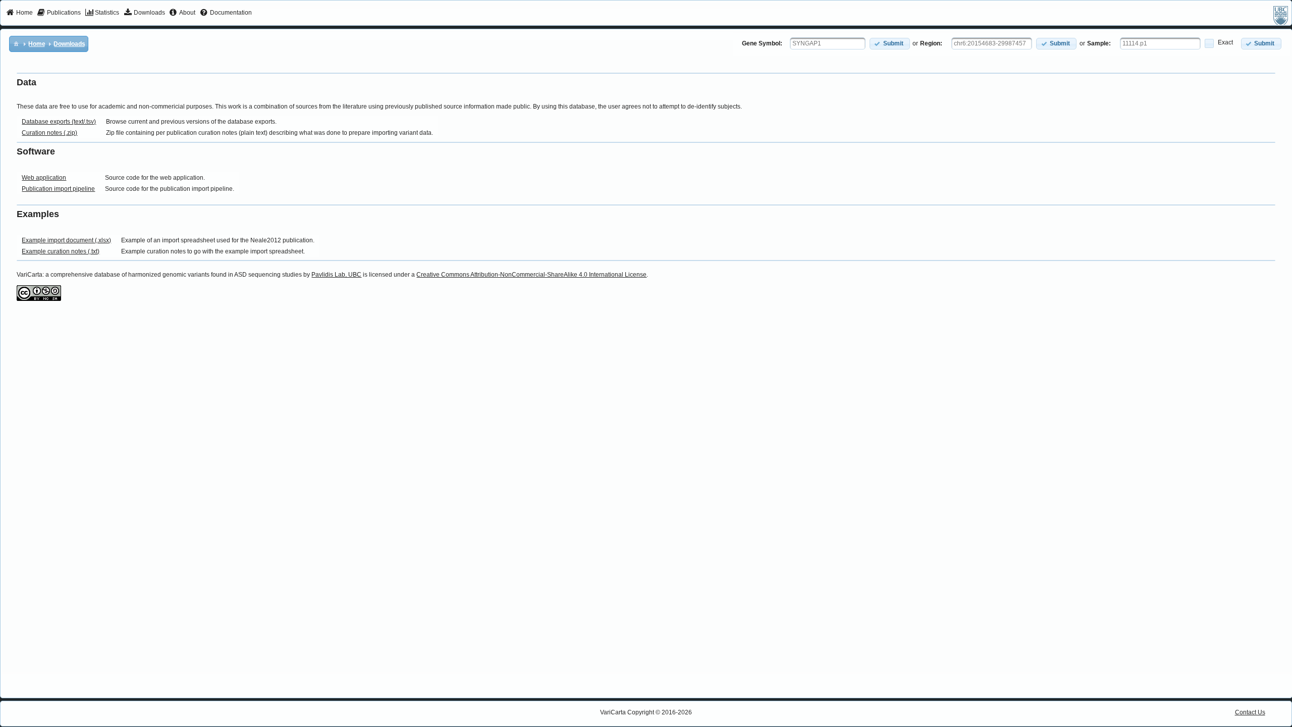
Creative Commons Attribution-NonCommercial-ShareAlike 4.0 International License (531, 274)
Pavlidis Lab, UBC (336, 274)
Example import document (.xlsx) (66, 240)
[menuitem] (19, 13)
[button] (890, 43)
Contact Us (1250, 712)
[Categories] (16, 43)
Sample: (1099, 43)
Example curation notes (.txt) (60, 251)
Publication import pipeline (58, 188)
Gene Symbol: (762, 43)
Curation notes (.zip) (49, 132)
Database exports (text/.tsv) (59, 121)
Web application (44, 177)
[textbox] (828, 43)
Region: (931, 43)
